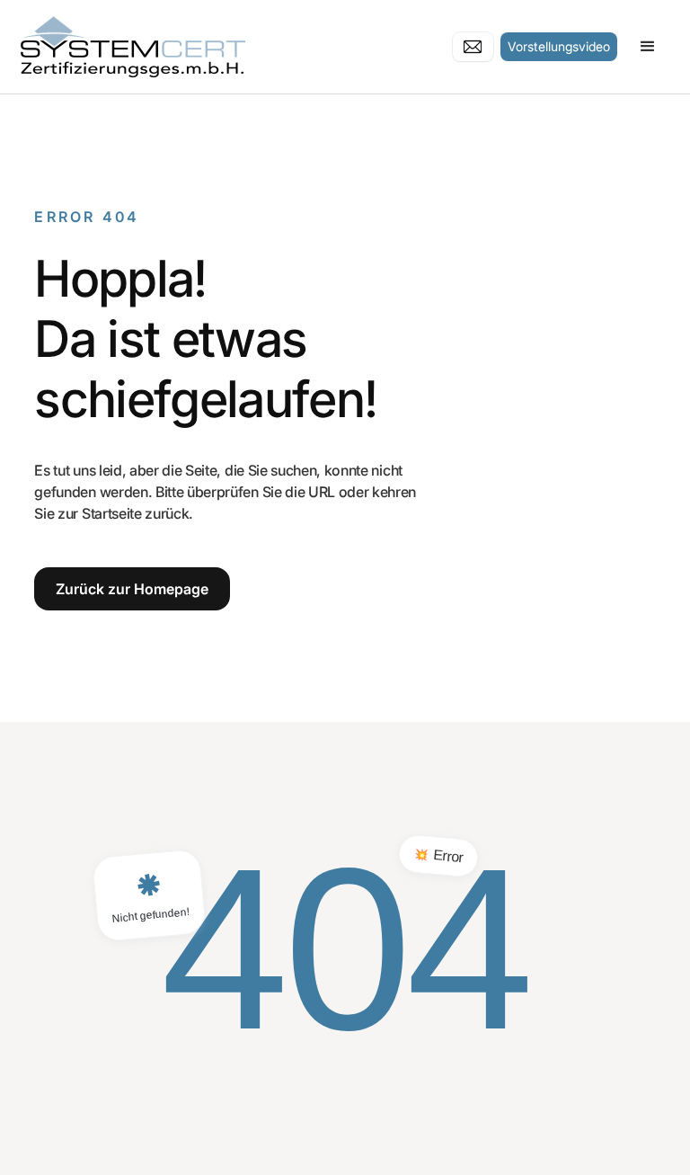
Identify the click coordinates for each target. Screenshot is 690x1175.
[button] (647, 46)
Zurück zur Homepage (132, 589)
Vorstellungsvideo (559, 46)
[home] (179, 46)
